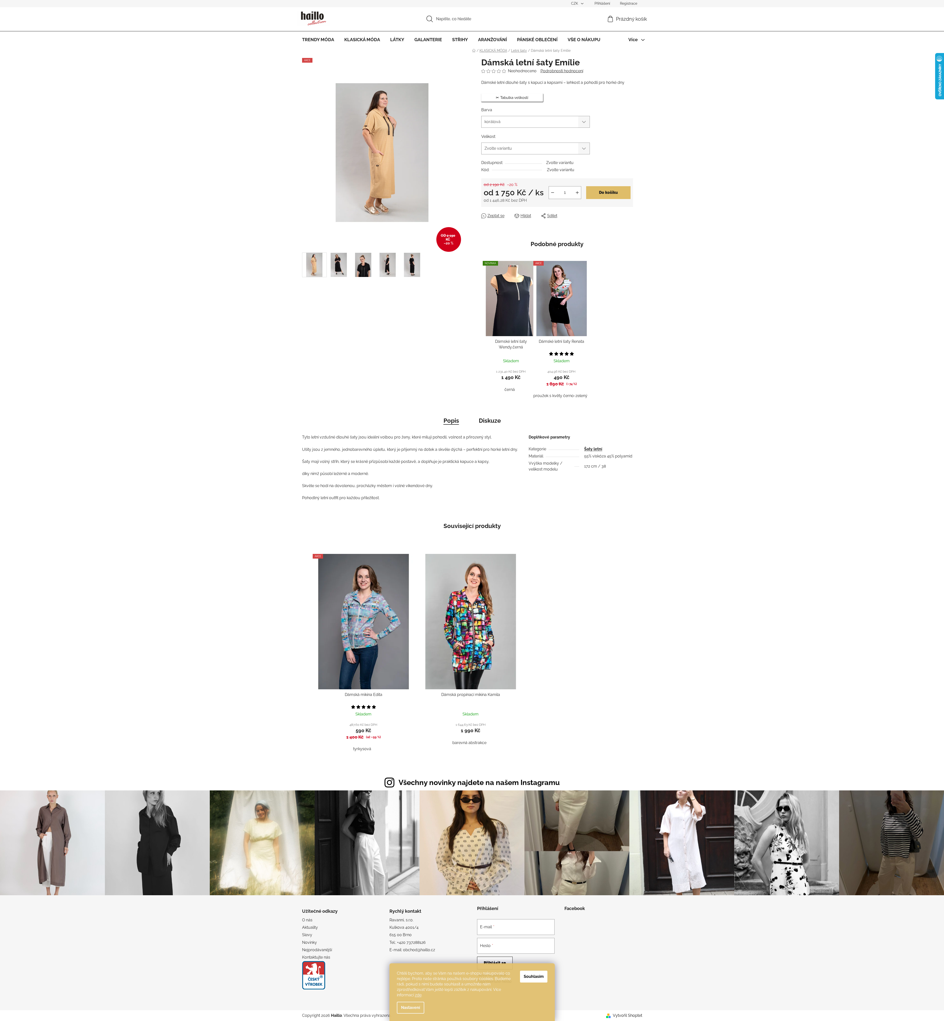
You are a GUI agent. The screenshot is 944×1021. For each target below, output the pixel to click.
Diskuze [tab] (490, 420)
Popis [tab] (451, 420)
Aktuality (310, 927)
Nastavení (410, 1007)
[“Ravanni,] (313, 975)
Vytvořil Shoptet (627, 1015)
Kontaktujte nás (316, 957)
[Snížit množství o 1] (552, 192)
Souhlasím (534, 976)
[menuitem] (318, 39)
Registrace (628, 3)
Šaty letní (593, 449)
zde (418, 995)
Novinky (309, 942)
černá (509, 389)
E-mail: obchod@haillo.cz (412, 950)
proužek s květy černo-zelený (560, 395)
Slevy (307, 934)
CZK (575, 3)
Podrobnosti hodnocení (561, 71)
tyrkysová (362, 749)
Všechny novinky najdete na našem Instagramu (479, 782)
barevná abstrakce (469, 742)
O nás (307, 920)
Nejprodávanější (317, 950)
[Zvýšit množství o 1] (577, 192)
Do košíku (608, 192)
